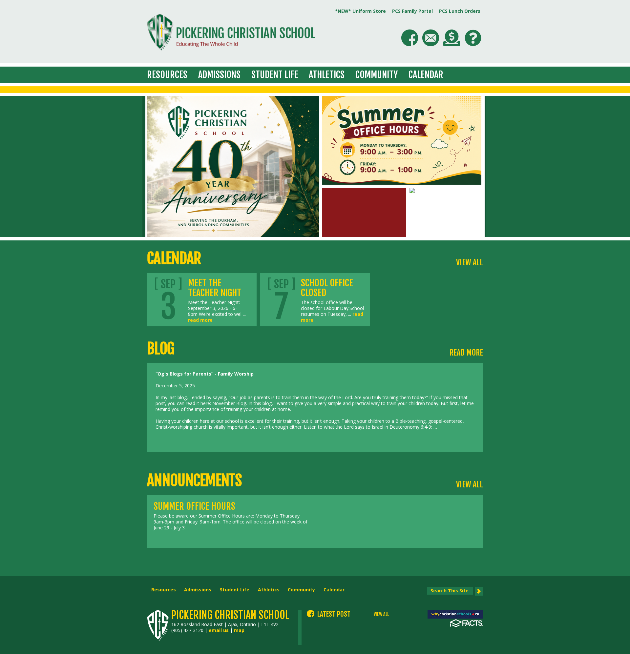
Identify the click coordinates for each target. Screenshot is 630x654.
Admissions (219, 74)
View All (469, 262)
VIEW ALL (381, 614)
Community (376, 74)
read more (200, 320)
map (239, 630)
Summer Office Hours (194, 506)
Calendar (426, 74)
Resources (167, 74)
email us (219, 630)
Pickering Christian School (230, 615)
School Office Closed (327, 287)
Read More (466, 353)
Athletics (327, 74)
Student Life (274, 74)
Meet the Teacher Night (214, 287)
